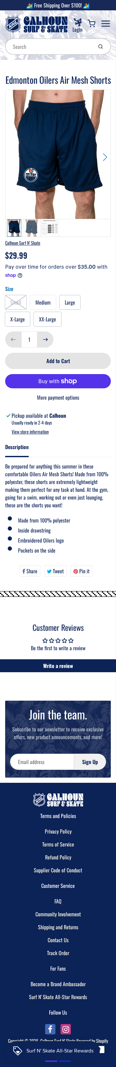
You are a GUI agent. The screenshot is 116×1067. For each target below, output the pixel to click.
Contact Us (58, 940)
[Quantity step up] (45, 339)
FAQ (58, 901)
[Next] (105, 157)
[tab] (20, 448)
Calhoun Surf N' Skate (22, 242)
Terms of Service (58, 844)
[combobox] (48, 46)
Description (17, 447)
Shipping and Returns (58, 927)
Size (9, 289)
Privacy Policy (58, 831)
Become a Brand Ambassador (58, 984)
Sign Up (90, 762)
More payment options (58, 397)
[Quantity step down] (13, 339)
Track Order (58, 953)
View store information (30, 431)
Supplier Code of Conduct (58, 870)
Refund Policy (58, 857)
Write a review (58, 666)
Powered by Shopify (92, 1040)
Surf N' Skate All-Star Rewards (58, 997)
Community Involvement (58, 914)
